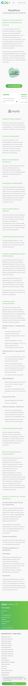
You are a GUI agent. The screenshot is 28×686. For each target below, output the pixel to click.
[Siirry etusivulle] (14, 604)
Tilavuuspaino (4, 668)
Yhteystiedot (3, 619)
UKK (2, 613)
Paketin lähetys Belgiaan (6, 641)
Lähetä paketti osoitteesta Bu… (7, 653)
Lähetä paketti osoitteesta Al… (7, 649)
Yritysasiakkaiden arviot (6, 615)
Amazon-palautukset (5, 672)
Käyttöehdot (3, 623)
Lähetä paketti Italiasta (6, 647)
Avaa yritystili (4, 610)
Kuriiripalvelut (4, 657)
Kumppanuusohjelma (5, 617)
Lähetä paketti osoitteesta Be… (7, 651)
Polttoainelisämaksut (5, 664)
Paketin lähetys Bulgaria (6, 643)
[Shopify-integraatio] (14, 111)
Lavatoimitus (4, 666)
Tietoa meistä (5, 608)
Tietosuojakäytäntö (5, 621)
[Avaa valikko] (9, 3)
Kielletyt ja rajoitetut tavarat (7, 670)
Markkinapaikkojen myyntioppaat (8, 662)
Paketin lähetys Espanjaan (6, 645)
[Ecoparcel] (4, 3)
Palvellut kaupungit (5, 660)
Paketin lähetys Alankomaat (7, 639)
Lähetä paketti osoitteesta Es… (7, 655)
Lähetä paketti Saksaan (6, 636)
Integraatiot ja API (5, 674)
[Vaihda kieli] (13, 2)
